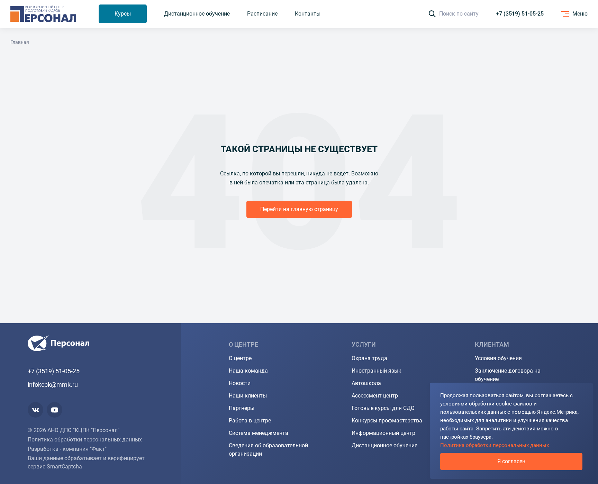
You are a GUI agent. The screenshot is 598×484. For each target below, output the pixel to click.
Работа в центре (250, 420)
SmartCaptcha (64, 466)
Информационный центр (383, 433)
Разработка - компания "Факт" (67, 449)
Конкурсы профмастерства (387, 420)
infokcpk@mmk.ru (53, 384)
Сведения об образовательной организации (268, 449)
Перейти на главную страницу (299, 209)
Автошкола (366, 383)
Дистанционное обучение (384, 445)
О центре (240, 358)
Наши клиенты (248, 395)
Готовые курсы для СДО (383, 408)
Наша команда (248, 370)
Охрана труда (369, 358)
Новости (240, 383)
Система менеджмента (258, 433)
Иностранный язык (376, 370)
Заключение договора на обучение (508, 374)
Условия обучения (498, 358)
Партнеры (241, 408)
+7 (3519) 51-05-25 (520, 13)
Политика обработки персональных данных (85, 439)
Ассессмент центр (375, 395)
